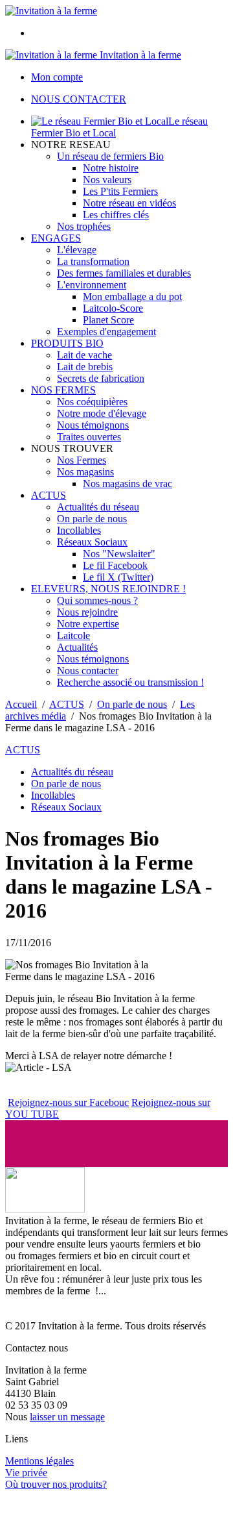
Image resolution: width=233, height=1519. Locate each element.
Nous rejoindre (87, 612)
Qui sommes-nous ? (97, 600)
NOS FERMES (63, 389)
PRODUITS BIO (67, 343)
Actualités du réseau (98, 506)
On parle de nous (92, 518)
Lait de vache (84, 354)
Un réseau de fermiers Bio (110, 156)
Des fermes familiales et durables (124, 273)
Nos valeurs (107, 179)
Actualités (77, 647)
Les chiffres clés (116, 214)
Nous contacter (87, 670)
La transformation (93, 261)
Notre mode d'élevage (101, 413)
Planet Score (108, 319)
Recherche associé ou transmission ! (130, 682)
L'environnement (91, 284)
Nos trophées (84, 226)
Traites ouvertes (89, 436)
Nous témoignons (93, 425)
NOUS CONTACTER (78, 99)
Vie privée (26, 1472)
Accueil (21, 704)
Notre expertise (88, 623)
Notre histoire (111, 167)
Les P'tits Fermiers (120, 191)
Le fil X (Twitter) (118, 577)
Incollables (79, 530)
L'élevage (76, 249)
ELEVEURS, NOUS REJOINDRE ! (108, 588)
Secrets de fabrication (100, 378)
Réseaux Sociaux (92, 541)
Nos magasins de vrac (127, 483)
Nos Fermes (81, 460)
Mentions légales (39, 1460)
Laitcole (73, 635)
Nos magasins (85, 471)
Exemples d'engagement (106, 331)
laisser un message (67, 1416)
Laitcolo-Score (113, 308)
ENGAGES (56, 238)
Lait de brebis (85, 366)
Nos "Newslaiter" (119, 553)
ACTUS (48, 495)
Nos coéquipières (92, 401)
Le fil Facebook (115, 565)
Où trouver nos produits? (56, 1484)
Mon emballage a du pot (132, 296)
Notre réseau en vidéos (129, 202)
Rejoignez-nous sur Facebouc (68, 1102)
